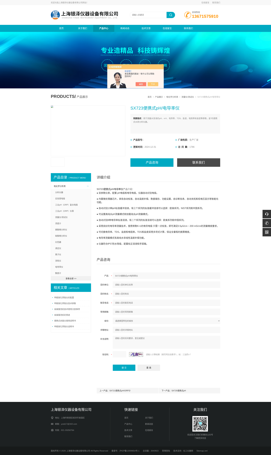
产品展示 (159, 97)
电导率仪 (59, 267)
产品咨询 (152, 162)
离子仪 (58, 254)
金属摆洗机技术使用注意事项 (67, 309)
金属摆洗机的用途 (62, 315)
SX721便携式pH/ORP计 (120, 390)
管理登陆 (166, 451)
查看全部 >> (71, 278)
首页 (61, 28)
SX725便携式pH (178, 390)
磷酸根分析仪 (61, 229)
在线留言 (205, 2)
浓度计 (58, 223)
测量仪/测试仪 (188, 97)
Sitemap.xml (201, 451)
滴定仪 (58, 248)
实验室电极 (60, 198)
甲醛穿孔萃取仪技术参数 (65, 303)
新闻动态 (124, 28)
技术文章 (146, 28)
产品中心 (103, 28)
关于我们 (82, 28)
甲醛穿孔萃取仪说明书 (64, 326)
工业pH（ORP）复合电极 (66, 205)
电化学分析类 (172, 97)
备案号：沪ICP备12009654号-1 (125, 451)
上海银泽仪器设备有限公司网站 (72, 2)
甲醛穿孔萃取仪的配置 (64, 297)
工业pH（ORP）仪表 (64, 211)
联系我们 (216, 2)
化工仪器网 (188, 451)
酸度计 (58, 273)
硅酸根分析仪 (61, 236)
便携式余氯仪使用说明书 (65, 321)
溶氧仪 (58, 261)
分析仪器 (59, 192)
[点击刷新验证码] (136, 354)
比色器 (58, 242)
